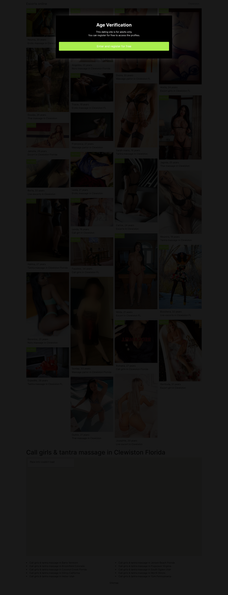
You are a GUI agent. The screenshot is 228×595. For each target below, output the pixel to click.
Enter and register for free (114, 46)
